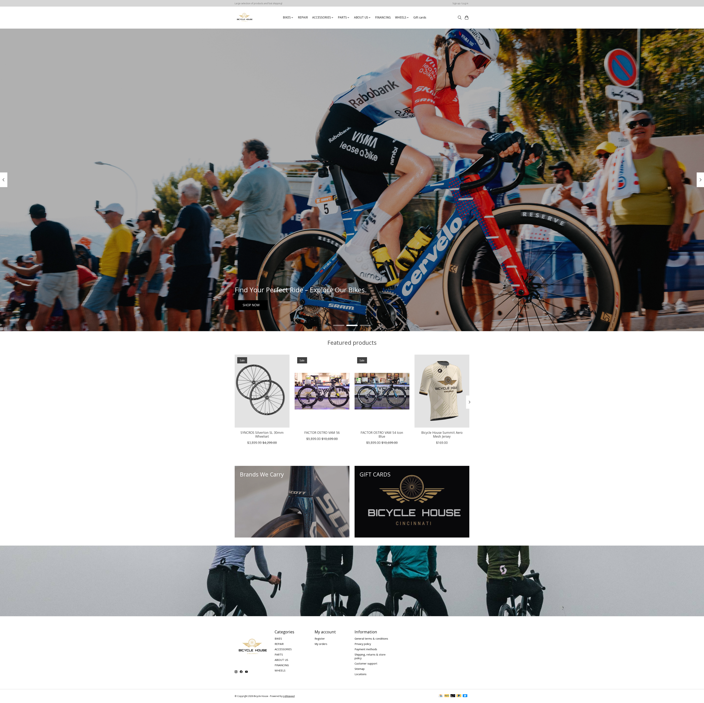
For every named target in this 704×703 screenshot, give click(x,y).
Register (320, 638)
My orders (321, 644)
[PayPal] (446, 696)
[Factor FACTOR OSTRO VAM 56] (322, 391)
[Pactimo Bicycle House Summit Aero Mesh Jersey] (442, 391)
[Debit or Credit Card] (452, 696)
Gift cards (419, 17)
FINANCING (383, 17)
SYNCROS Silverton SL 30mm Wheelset (262, 434)
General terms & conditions (371, 638)
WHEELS (280, 670)
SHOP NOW (251, 305)
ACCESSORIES (283, 649)
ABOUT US (281, 660)
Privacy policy (363, 644)
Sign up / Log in (460, 3)
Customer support (366, 663)
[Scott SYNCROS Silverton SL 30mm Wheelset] (262, 391)
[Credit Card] (441, 696)
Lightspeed (289, 696)
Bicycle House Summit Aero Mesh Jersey (442, 434)
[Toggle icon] (459, 17)
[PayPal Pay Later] (458, 696)
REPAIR (303, 17)
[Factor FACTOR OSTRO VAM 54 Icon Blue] (382, 391)
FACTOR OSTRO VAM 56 (322, 432)
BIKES (278, 638)
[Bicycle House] (244, 17)
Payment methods (366, 649)
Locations (360, 674)
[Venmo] (465, 696)
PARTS (279, 654)
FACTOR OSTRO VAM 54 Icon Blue (382, 434)
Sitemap (360, 669)
